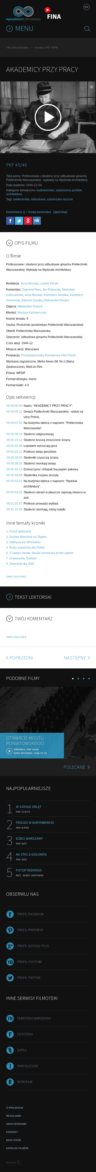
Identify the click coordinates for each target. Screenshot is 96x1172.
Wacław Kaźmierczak (31, 312)
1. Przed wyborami (18, 531)
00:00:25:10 (14, 451)
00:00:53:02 (14, 492)
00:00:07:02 (14, 423)
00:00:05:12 (14, 411)
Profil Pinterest (30, 930)
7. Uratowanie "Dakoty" (21, 558)
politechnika (21, 199)
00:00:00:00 (14, 405)
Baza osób (13, 1140)
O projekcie (14, 1107)
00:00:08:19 (14, 434)
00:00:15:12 (14, 440)
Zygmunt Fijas (31, 289)
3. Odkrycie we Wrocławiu (23, 542)
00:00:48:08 (14, 475)
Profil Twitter (28, 977)
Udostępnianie (16, 1124)
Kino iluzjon (27, 1066)
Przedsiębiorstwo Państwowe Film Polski (48, 355)
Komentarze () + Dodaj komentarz (28, 212)
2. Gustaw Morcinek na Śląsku (26, 537)
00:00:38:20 (14, 463)
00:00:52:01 (14, 481)
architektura (14, 194)
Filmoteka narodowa (34, 1018)
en (86, 7)
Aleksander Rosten (56, 300)
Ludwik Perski (49, 283)
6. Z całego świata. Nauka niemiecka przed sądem (39, 553)
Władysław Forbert (29, 306)
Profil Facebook (30, 914)
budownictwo (45, 190)
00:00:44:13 (14, 469)
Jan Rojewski (51, 289)
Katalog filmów (17, 1148)
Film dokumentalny (17, 47)
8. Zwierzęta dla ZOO (20, 563)
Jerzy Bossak (29, 283)
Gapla (21, 1050)
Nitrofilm (24, 1082)
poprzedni (21, 657)
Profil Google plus (33, 946)
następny (75, 657)
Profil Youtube (29, 961)
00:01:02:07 (14, 503)
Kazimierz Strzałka (56, 295)
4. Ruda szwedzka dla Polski (25, 547)
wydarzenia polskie (69, 190)
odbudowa (38, 199)
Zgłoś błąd (60, 212)
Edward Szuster (31, 300)
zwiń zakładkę (16, 576)
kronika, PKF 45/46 (46, 47)
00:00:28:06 (14, 457)
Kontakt (12, 1132)
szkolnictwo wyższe (60, 199)
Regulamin (13, 1116)
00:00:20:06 (14, 446)
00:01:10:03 (14, 509)
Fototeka (25, 1034)
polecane (74, 767)
